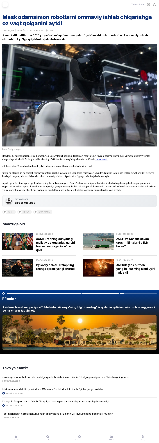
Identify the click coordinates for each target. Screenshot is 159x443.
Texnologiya (8, 30)
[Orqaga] (5, 4)
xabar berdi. (101, 159)
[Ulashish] (155, 4)
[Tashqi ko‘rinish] (148, 4)
